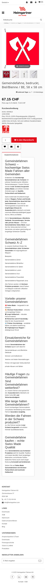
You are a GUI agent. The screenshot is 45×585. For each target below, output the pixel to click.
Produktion (5, 548)
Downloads (6, 512)
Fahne (38, 23)
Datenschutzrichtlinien (9, 521)
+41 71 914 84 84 (10, 499)
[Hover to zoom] (22, 48)
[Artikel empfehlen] (11, 146)
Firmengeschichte (8, 542)
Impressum (5, 518)
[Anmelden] (35, 2)
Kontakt (4, 524)
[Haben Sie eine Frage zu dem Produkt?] (18, 146)
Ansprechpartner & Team (10, 537)
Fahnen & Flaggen (16, 23)
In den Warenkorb (25, 140)
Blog (3, 527)
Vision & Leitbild (7, 545)
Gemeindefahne (29, 23)
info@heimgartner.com (12, 502)
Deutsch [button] (5, 2)
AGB (3, 515)
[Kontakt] (32, 2)
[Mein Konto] (27, 2)
